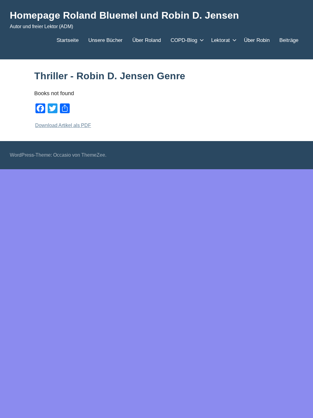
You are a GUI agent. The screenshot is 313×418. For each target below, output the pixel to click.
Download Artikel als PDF (63, 125)
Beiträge (288, 40)
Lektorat (220, 40)
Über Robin (257, 40)
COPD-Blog (184, 40)
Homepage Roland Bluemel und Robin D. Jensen (124, 15)
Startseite (68, 40)
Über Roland (146, 40)
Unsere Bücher (105, 40)
